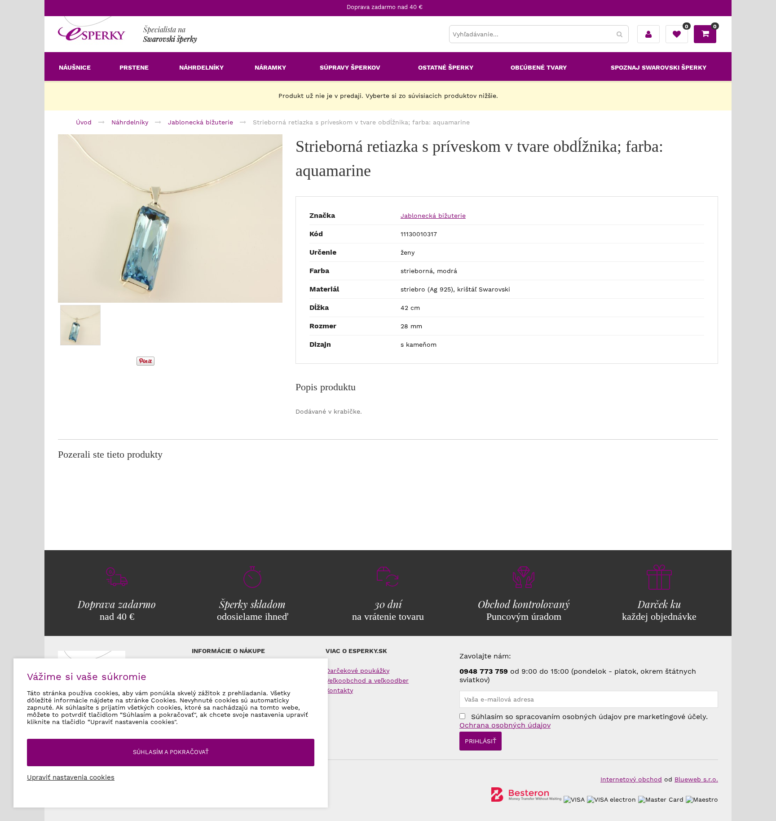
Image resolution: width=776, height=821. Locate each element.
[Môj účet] (648, 34)
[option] (170, 218)
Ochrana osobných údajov (505, 725)
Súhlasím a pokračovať (171, 752)
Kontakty (339, 690)
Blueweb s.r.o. (696, 779)
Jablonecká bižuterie (433, 215)
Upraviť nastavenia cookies (71, 777)
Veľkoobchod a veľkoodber (367, 680)
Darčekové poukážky (357, 670)
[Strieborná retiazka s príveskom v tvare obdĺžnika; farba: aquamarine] (170, 218)
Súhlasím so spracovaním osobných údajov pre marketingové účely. (583, 720)
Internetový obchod (631, 779)
